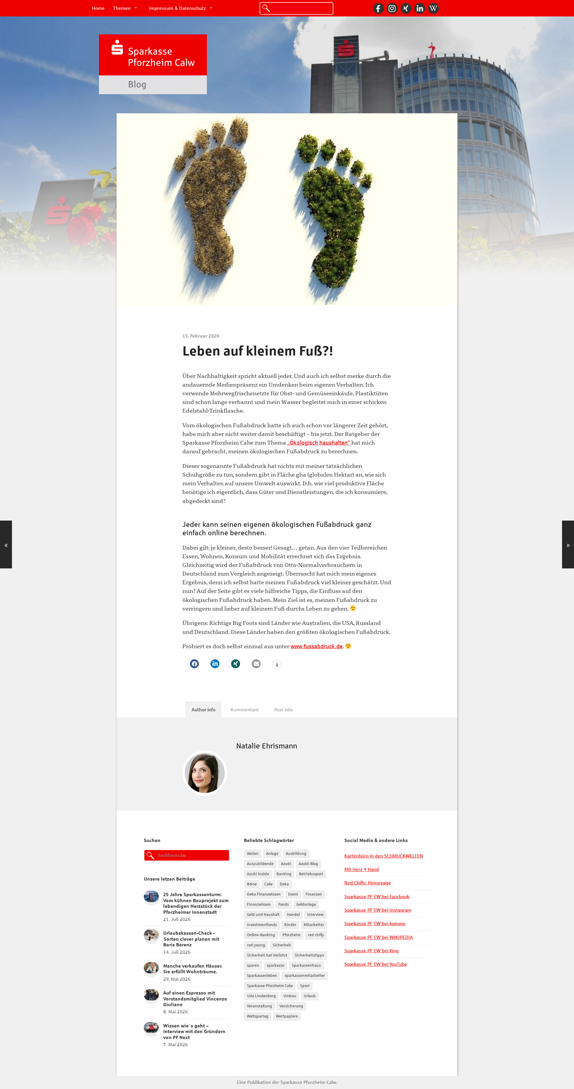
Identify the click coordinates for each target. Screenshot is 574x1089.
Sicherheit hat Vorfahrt (267, 955)
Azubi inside (258, 874)
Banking (284, 874)
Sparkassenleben (262, 976)
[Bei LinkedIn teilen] (214, 663)
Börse (252, 884)
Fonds (283, 904)
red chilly (316, 935)
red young (256, 945)
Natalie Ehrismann (266, 746)
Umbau (289, 996)
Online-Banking (261, 935)
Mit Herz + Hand (361, 869)
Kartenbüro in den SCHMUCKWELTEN (383, 855)
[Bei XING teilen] (235, 663)
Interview (315, 915)
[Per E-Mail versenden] (256, 663)
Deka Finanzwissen (264, 894)
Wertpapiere (287, 1016)
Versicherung (291, 1006)
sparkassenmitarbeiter (305, 976)
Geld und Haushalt (263, 915)
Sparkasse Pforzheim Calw (270, 986)
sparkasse (275, 965)
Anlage (272, 854)
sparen (253, 965)
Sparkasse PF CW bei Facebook (376, 896)
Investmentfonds (262, 925)
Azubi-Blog (308, 864)
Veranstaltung (259, 1006)
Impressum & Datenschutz (177, 8)
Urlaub (310, 996)
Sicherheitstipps (309, 955)
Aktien (253, 854)
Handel (293, 915)
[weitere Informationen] (277, 664)
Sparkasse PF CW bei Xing (371, 950)
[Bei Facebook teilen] (194, 663)
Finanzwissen (259, 904)
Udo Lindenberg (261, 996)
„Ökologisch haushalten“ (318, 443)
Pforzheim (291, 935)
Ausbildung (296, 854)
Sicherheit (282, 945)
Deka (284, 884)
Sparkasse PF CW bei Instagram (377, 910)
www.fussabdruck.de (317, 646)
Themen (122, 8)
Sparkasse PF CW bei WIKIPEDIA (378, 937)
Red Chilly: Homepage (367, 882)
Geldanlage (306, 904)
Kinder (290, 925)
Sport (305, 986)
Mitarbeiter (314, 925)
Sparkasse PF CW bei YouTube (375, 964)
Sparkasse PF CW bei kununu (374, 923)
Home (98, 8)
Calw (268, 884)
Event (293, 894)
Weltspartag (257, 1016)
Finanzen (314, 894)
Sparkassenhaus (306, 965)
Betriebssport (311, 874)
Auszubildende (260, 864)
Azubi (286, 864)
